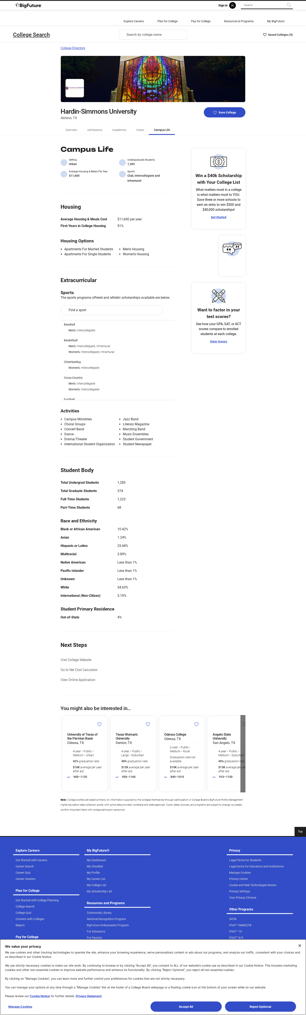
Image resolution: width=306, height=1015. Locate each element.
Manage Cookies (20, 1006)
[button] (63, 753)
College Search (31, 35)
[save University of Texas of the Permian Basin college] (99, 724)
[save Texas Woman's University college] (148, 724)
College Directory (73, 48)
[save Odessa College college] (196, 724)
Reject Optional (260, 1006)
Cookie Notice (40, 996)
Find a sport (77, 310)
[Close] (299, 945)
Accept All (186, 1006)
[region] (117, 360)
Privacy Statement (89, 996)
